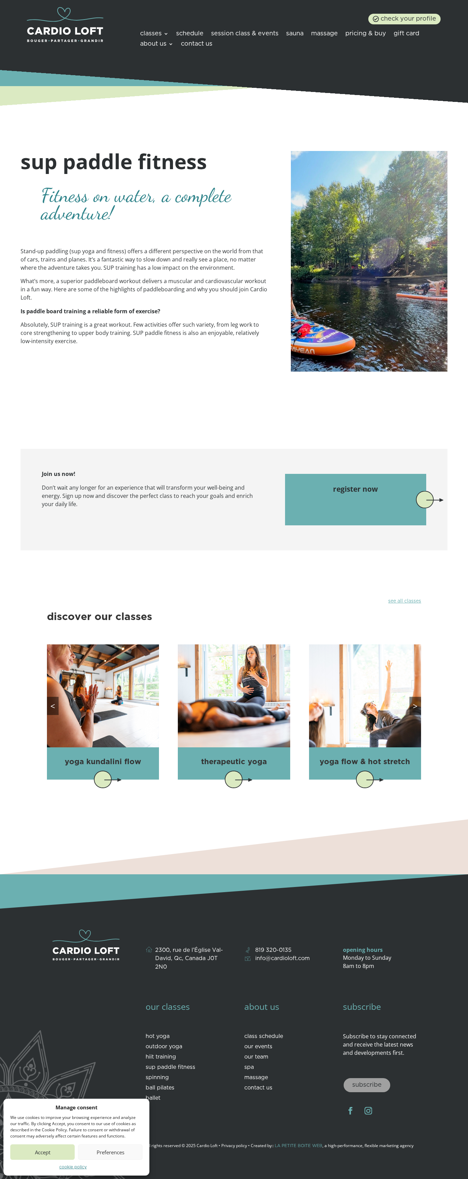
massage (256, 1077)
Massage (324, 34)
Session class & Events (245, 34)
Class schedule (263, 1036)
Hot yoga (158, 1036)
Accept (42, 1152)
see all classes (404, 601)
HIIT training (161, 1057)
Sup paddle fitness (170, 1067)
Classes (151, 34)
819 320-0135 (273, 950)
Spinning (157, 1077)
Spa (249, 1067)
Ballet (153, 1098)
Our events (258, 1046)
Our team (256, 1057)
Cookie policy (73, 1167)
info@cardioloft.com (282, 958)
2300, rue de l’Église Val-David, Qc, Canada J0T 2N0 (189, 959)
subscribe (367, 1085)
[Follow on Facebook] (350, 1110)
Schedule (190, 34)
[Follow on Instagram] (368, 1110)
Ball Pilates (160, 1088)
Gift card (406, 34)
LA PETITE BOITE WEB (298, 1146)
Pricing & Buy (365, 34)
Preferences (110, 1152)
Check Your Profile (408, 19)
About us (153, 44)
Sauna (295, 34)
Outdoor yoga (164, 1046)
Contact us (196, 44)
